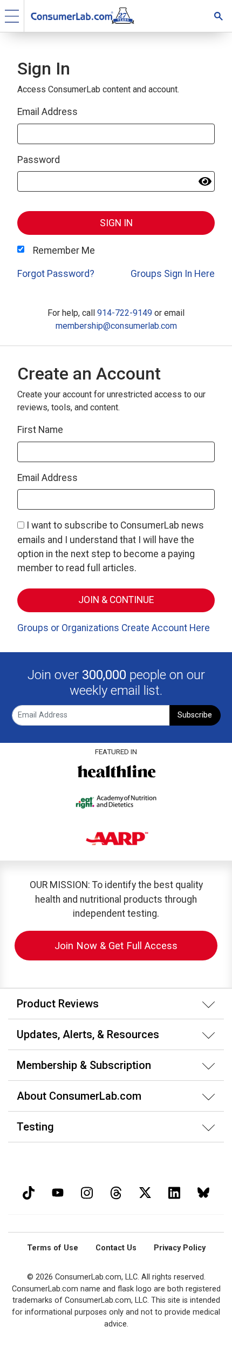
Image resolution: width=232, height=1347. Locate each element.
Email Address (47, 111)
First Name (40, 429)
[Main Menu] (12, 16)
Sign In (116, 223)
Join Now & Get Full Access (116, 945)
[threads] (116, 1191)
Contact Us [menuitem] (116, 1248)
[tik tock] (29, 1191)
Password (38, 159)
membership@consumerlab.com (116, 326)
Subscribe (195, 715)
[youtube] (58, 1191)
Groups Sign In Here (173, 273)
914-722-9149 (124, 313)
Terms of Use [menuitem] (52, 1248)
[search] (218, 16)
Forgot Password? (55, 273)
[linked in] (174, 1191)
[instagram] (87, 1191)
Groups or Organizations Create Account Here (113, 627)
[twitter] (145, 1191)
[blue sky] (203, 1191)
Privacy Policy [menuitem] (180, 1248)
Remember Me (64, 250)
